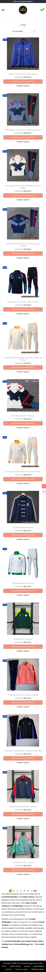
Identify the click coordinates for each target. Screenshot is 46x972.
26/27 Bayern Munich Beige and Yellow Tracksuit (23, 472)
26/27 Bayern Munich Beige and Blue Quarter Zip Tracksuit (23, 187)
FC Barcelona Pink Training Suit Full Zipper (23, 695)
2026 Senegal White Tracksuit (23, 583)
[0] (41, 10)
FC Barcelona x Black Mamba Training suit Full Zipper (23, 751)
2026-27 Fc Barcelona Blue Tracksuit (23, 807)
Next (35, 891)
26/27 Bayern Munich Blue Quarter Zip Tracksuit (23, 130)
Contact (8, 969)
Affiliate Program (37, 969)
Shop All (27, 966)
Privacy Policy (38, 963)
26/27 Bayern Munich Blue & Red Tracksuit (23, 302)
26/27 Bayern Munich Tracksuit (23, 416)
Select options (24, 86)
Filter (24, 25)
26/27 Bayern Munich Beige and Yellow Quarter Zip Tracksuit (23, 359)
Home (4, 966)
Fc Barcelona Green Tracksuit (23, 862)
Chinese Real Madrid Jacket (23, 527)
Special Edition (39, 966)
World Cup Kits (15, 966)
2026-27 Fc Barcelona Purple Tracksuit (23, 74)
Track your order (21, 969)
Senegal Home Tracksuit (23, 639)
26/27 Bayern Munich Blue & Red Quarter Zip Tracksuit (22, 245)
